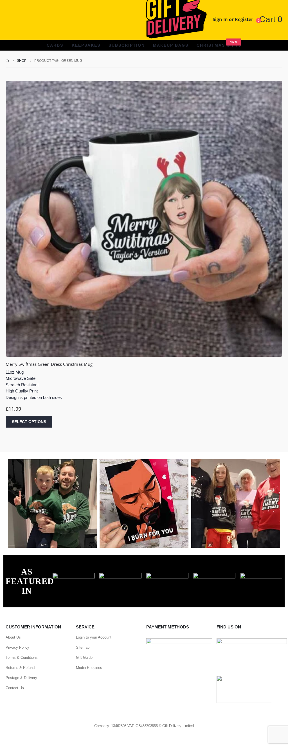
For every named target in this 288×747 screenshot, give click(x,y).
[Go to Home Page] (7, 61)
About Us (13, 637)
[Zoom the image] (74, 576)
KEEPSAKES (86, 45)
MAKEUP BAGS (170, 45)
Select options (29, 421)
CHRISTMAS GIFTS (219, 43)
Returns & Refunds (21, 668)
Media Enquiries (89, 668)
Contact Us (15, 688)
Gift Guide (84, 657)
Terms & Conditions (22, 657)
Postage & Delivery (21, 678)
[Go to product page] (144, 219)
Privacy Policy (17, 647)
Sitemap (82, 647)
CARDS (55, 45)
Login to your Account (93, 637)
